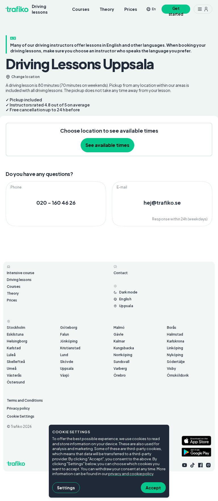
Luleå (11, 355)
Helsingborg (17, 341)
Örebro (120, 375)
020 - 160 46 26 (56, 202)
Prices (130, 9)
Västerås (14, 375)
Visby (171, 368)
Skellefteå (16, 362)
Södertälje (176, 362)
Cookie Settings (20, 416)
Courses (80, 9)
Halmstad (175, 334)
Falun (64, 334)
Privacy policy (18, 408)
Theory (107, 9)
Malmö (119, 327)
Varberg (120, 368)
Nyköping (175, 355)
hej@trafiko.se (162, 202)
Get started (176, 10)
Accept (153, 487)
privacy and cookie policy (130, 473)
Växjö (64, 375)
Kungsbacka (124, 348)
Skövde (66, 362)
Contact (121, 273)
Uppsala (67, 368)
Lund (64, 355)
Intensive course (20, 273)
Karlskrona (175, 341)
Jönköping (68, 341)
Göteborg (68, 327)
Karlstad (14, 348)
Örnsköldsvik (178, 375)
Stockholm (16, 327)
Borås (171, 327)
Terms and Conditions (25, 400)
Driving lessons (40, 9)
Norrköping (123, 355)
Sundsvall (121, 362)
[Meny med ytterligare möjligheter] (203, 9)
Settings (66, 487)
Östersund (16, 382)
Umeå (11, 368)
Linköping (175, 348)
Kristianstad (70, 348)
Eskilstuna (15, 334)
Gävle (118, 334)
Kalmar (119, 341)
